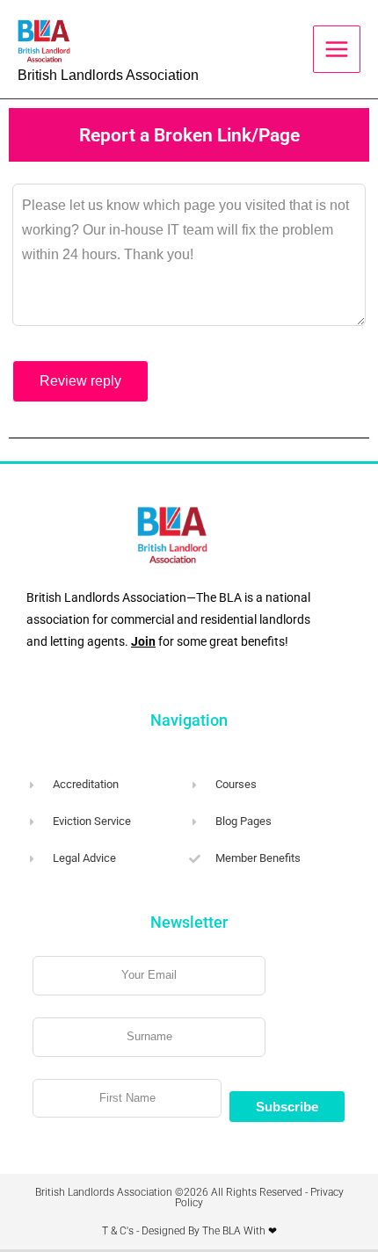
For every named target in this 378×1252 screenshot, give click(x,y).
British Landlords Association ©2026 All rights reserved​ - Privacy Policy (189, 1197)
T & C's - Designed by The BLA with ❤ (189, 1231)
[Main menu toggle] (336, 49)
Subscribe (287, 1106)
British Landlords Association (108, 75)
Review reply (80, 380)
